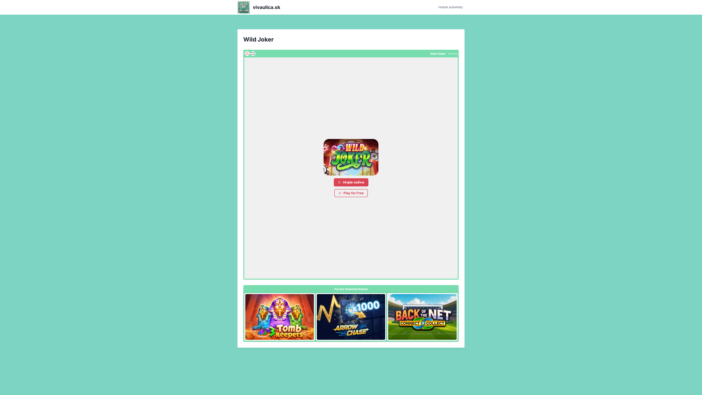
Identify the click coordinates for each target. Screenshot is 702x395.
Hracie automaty (450, 7)
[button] (351, 157)
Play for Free (354, 193)
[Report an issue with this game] (247, 53)
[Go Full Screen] (253, 53)
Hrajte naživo (354, 182)
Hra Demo (279, 317)
